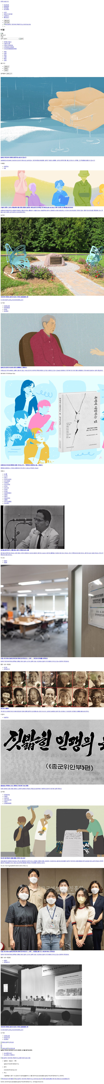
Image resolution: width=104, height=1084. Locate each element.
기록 (5, 474)
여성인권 (7, 1037)
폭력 (5, 499)
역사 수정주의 (8, 45)
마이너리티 (7, 479)
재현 (5, 562)
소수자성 (7, 484)
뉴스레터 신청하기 (9, 1055)
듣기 (5, 477)
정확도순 (7, 66)
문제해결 (7, 307)
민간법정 (7, 481)
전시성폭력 (7, 501)
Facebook (6, 4)
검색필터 (3, 73)
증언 (5, 496)
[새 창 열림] (17, 24)
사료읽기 (6, 15)
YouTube (6, 7)
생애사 (6, 482)
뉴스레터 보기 (8, 1053)
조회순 (6, 70)
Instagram (6, 6)
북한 (5, 796)
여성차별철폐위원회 (10, 48)
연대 (5, 309)
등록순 (6, 68)
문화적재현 (7, 803)
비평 (5, 53)
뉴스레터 (6, 9)
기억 (5, 475)
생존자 (6, 166)
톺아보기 (6, 17)
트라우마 (7, 498)
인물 (5, 57)
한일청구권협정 (9, 47)
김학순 (6, 311)
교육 (5, 60)
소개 (5, 12)
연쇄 (5, 491)
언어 (5, 486)
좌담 (5, 494)
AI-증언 (6, 503)
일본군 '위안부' (8, 14)
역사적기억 (7, 800)
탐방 (5, 58)
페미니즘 (7, 43)
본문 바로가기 (5, 1)
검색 (2, 38)
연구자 (6, 487)
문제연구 (7, 669)
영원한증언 (7, 493)
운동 (5, 55)
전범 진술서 (7, 42)
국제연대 (7, 794)
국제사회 (7, 306)
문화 (5, 51)
